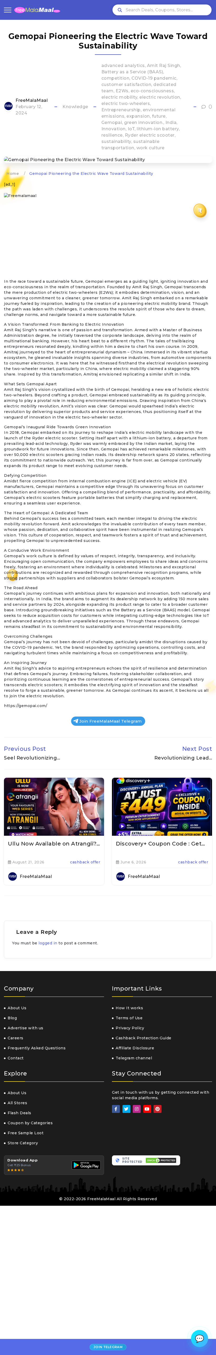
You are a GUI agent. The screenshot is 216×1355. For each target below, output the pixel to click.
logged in (47, 943)
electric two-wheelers (125, 103)
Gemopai (111, 122)
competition (115, 78)
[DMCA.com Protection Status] (161, 1160)
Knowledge (75, 106)
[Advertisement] (108, 240)
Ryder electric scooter (150, 135)
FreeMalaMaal (32, 100)
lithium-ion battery (158, 128)
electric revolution (159, 97)
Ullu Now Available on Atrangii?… (54, 843)
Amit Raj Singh (163, 65)
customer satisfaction (126, 84)
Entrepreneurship (121, 109)
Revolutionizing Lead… (183, 758)
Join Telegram (108, 1347)
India (171, 122)
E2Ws (122, 90)
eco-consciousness (152, 90)
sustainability (116, 141)
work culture (150, 147)
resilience (112, 135)
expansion (138, 116)
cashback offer (85, 862)
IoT (131, 128)
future (159, 116)
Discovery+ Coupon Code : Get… (160, 843)
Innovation (113, 128)
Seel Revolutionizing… (32, 758)
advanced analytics (123, 65)
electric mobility (119, 97)
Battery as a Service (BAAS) (132, 71)
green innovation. (143, 122)
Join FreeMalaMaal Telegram (110, 721)
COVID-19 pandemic (153, 78)
